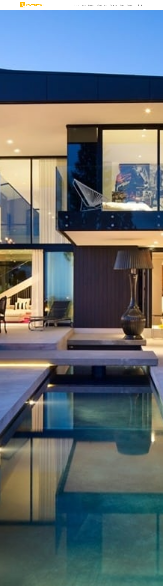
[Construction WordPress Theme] (31, 5)
